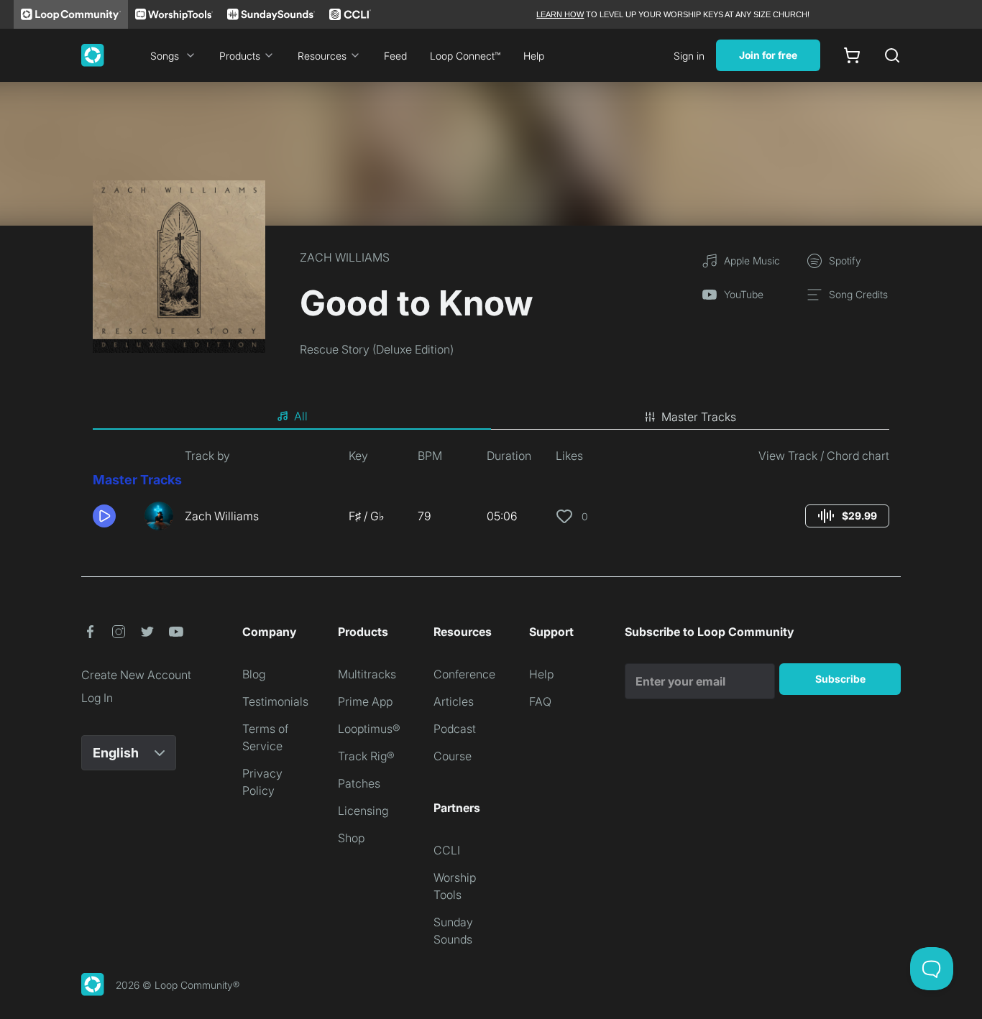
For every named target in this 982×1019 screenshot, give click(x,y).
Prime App (365, 701)
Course (452, 756)
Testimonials (275, 701)
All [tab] (301, 416)
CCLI (446, 850)
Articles (453, 701)
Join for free (768, 55)
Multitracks (367, 674)
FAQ (540, 701)
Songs (164, 56)
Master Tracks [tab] (698, 417)
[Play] (104, 515)
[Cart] (852, 55)
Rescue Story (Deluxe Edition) (377, 349)
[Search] (892, 55)
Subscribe (840, 679)
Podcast (454, 728)
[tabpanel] (491, 494)
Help (533, 56)
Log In (97, 698)
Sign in (689, 56)
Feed (395, 56)
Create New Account (136, 675)
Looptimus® (369, 728)
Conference (464, 674)
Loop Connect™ (465, 56)
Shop (351, 838)
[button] (113, 515)
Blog (253, 674)
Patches (359, 783)
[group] (847, 515)
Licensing (363, 810)
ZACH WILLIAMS (345, 257)
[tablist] (491, 417)
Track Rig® (366, 756)
